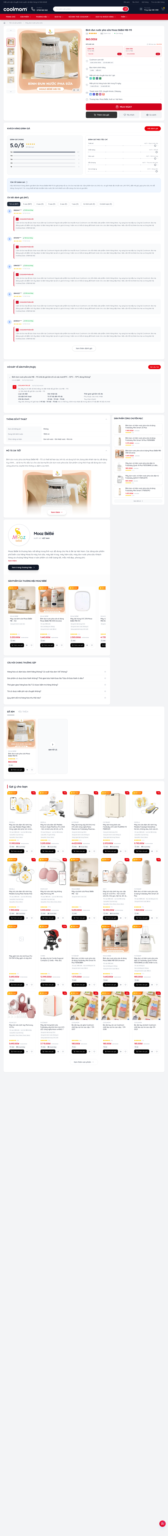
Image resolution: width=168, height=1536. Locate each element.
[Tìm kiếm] (125, 9)
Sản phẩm (24, 17)
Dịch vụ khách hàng (104, 17)
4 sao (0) (40, 204)
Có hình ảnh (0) (89, 204)
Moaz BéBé (14, 616)
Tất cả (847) (13, 204)
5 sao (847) (27, 204)
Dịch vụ (58, 17)
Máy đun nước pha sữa (34, 23)
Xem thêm (12, 561)
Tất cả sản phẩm (15, 23)
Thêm (123, 17)
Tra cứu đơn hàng (157, 2)
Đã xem (127, 2)
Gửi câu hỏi (154, 367)
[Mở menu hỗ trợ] (162, 1523)
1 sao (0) (75, 204)
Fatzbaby (75, 822)
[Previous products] (7, 747)
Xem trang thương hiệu (22, 567)
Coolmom (75, 1022)
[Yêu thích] (31, 645)
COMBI (42, 956)
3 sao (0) (51, 204)
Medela (12, 822)
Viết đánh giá (152, 129)
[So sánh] (27, 645)
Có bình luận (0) (106, 204)
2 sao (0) (63, 204)
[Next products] (160, 747)
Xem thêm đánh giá (84, 348)
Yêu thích (135, 2)
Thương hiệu (41, 17)
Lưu (119, 54)
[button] (91, 9)
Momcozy (44, 889)
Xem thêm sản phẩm (82, 1062)
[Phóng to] (74, 90)
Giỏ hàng (145, 2)
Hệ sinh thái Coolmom (78, 17)
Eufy (104, 889)
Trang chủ (10, 17)
